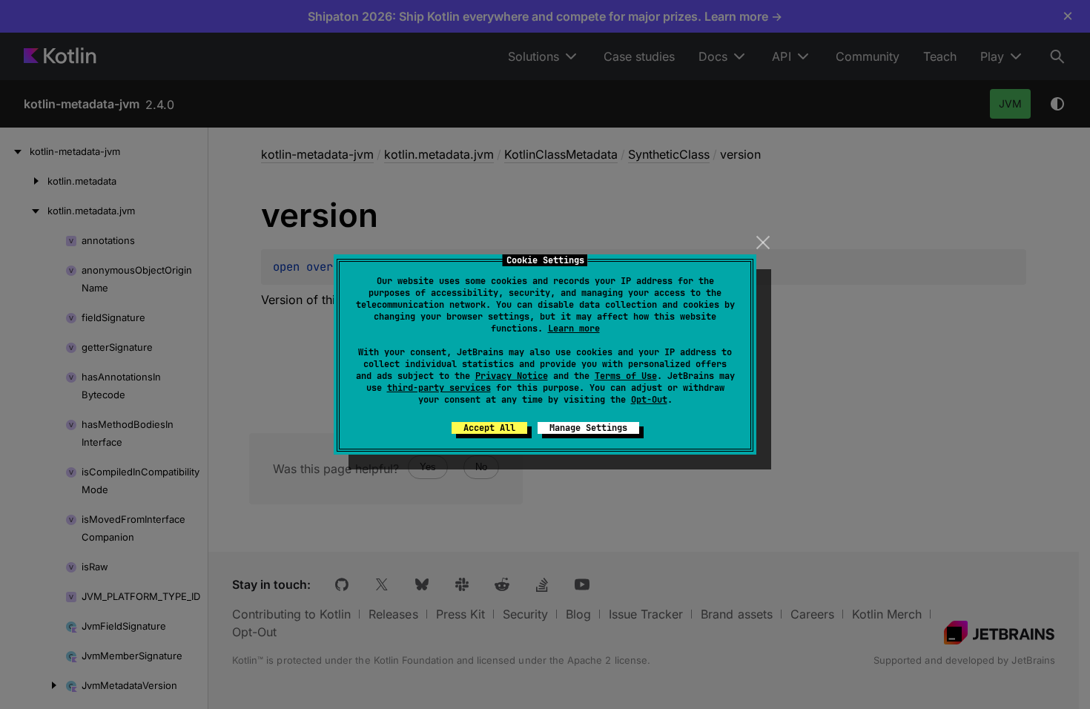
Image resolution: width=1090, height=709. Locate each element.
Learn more (574, 328)
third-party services (439, 388)
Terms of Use (626, 376)
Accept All (489, 428)
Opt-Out (649, 400)
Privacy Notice (511, 376)
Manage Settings (588, 428)
